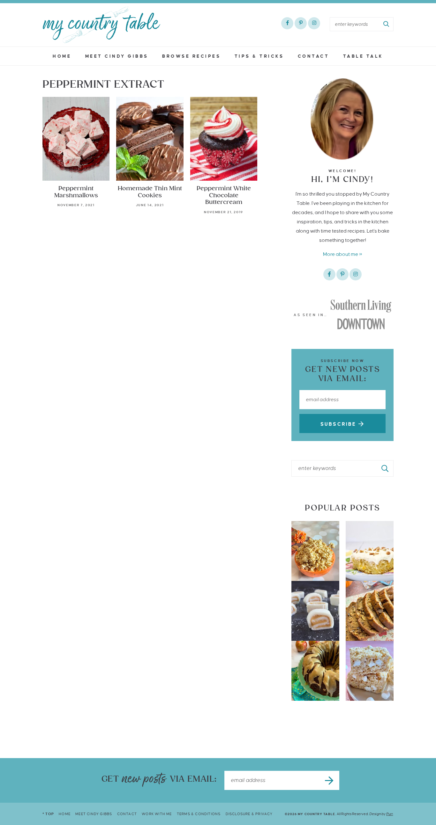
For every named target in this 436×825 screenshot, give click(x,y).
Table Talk (363, 56)
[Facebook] (287, 23)
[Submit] (386, 24)
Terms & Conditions (199, 814)
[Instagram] (314, 23)
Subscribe (339, 424)
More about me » (342, 254)
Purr (389, 814)
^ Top (48, 814)
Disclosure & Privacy (249, 814)
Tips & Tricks (259, 56)
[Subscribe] (329, 780)
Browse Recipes (191, 56)
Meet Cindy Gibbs (116, 56)
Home (62, 56)
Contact (313, 56)
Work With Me (157, 814)
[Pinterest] (301, 23)
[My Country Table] (101, 24)
